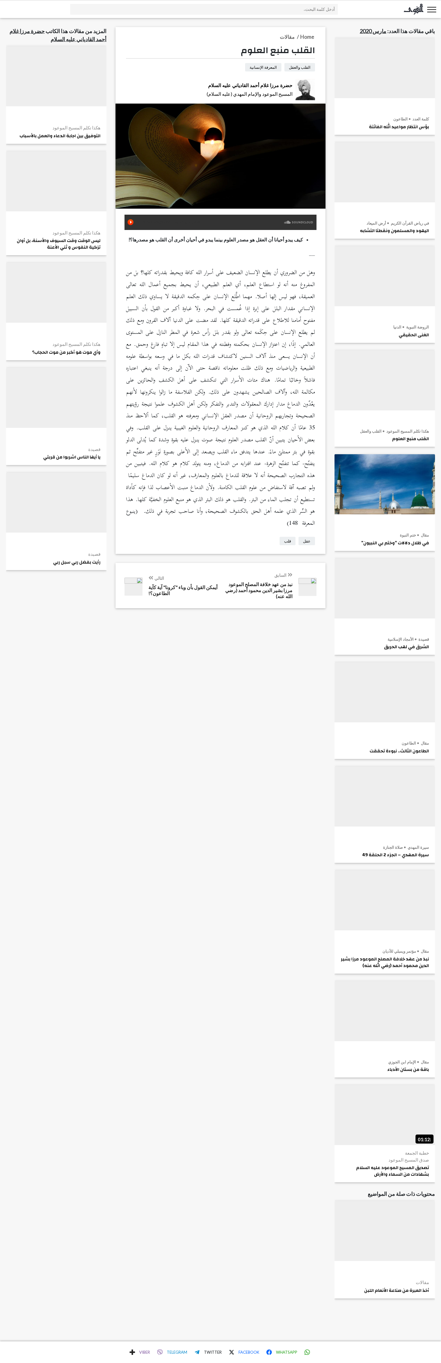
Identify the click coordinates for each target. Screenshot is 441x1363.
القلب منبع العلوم (410, 439)
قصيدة (423, 639)
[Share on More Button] (132, 1352)
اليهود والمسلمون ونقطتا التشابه (394, 231)
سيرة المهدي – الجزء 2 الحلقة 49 (395, 855)
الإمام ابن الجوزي (402, 1061)
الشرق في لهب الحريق (406, 647)
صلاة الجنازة (393, 847)
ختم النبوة (408, 535)
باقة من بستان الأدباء (408, 1069)
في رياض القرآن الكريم (409, 223)
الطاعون (400, 118)
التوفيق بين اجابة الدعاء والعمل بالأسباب (60, 136)
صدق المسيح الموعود (408, 1159)
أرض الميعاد (376, 223)
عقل (306, 541)
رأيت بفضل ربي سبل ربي (76, 562)
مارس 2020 (373, 31)
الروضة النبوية (417, 327)
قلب (287, 541)
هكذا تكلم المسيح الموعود (407, 431)
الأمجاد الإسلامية (401, 639)
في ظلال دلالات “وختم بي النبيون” (395, 543)
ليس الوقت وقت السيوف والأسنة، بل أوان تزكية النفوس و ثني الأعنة (58, 244)
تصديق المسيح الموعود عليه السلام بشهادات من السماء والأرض (392, 1171)
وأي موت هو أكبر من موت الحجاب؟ (66, 352)
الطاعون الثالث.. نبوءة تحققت (399, 751)
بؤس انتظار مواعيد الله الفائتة (399, 127)
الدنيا (397, 327)
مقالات (422, 1282)
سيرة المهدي (418, 847)
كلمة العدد (420, 118)
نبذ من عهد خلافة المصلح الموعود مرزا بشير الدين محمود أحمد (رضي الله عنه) (385, 962)
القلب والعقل (371, 431)
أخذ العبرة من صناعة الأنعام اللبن (396, 1290)
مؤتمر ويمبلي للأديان (399, 951)
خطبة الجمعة (417, 1153)
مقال (424, 535)
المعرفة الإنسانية (263, 67)
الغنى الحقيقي (414, 335)
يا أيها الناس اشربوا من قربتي (71, 457)
